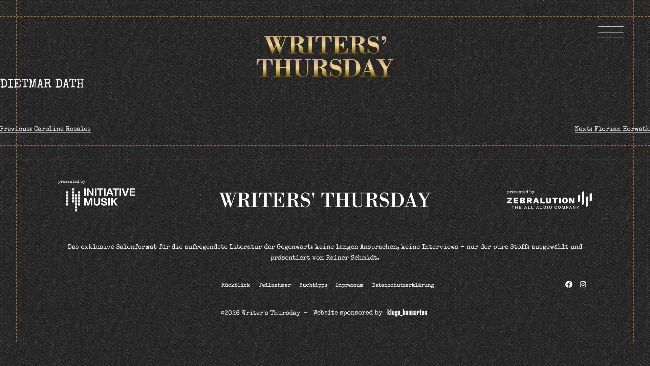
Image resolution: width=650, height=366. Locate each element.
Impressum (349, 285)
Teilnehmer (275, 285)
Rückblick (235, 285)
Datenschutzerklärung (403, 285)
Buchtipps (313, 285)
